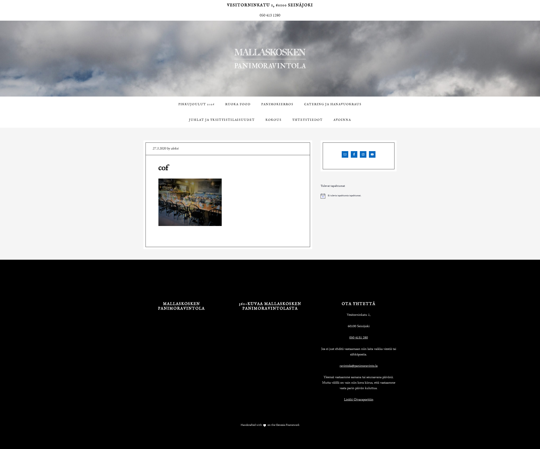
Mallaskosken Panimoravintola (270, 58)
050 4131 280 (358, 338)
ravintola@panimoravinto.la (359, 366)
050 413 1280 (270, 15)
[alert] (359, 196)
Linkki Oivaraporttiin (358, 400)
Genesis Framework (287, 425)
